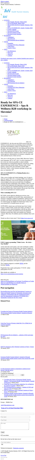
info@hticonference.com (7, 405)
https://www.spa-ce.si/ (27, 218)
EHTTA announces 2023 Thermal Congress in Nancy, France (17, 346)
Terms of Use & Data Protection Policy (12, 408)
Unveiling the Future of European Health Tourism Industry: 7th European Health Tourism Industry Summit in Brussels (17, 312)
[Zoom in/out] (6, 457)
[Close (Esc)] (1, 457)
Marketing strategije (18, 448)
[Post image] (5, 310)
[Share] (3, 457)
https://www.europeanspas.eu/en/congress (12, 274)
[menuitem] (6, 20)
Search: (3, 375)
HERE (22, 263)
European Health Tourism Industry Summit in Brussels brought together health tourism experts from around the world (17, 357)
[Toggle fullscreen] (4, 457)
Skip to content (5, 1)
